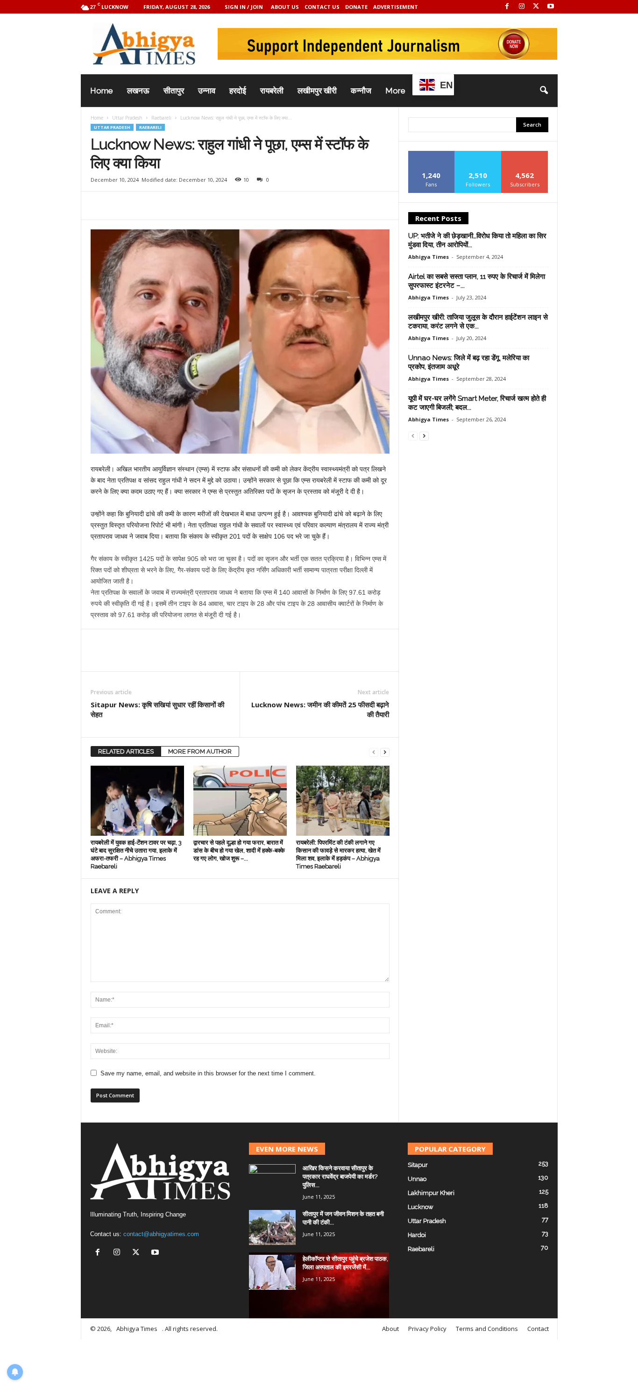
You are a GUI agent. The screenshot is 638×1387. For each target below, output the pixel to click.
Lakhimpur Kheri (431, 1192)
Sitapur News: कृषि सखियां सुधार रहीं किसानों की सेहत (157, 709)
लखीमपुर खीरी (317, 90)
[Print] (186, 205)
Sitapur (418, 1164)
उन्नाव (206, 90)
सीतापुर (173, 90)
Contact (538, 1328)
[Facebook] (507, 7)
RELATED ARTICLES (126, 751)
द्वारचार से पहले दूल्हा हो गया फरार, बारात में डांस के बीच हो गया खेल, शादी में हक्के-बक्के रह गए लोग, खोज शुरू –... (239, 850)
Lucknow (420, 1206)
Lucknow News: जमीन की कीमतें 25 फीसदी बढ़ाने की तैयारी (320, 709)
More (395, 90)
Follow (478, 154)
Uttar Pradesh (127, 117)
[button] (543, 90)
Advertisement (395, 6)
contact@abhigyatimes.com (161, 1234)
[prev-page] (373, 752)
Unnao (417, 1178)
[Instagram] (521, 7)
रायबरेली (272, 90)
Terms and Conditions (487, 1328)
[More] (208, 205)
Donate (356, 6)
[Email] (164, 205)
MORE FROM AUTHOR (200, 751)
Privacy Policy (427, 1328)
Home (101, 90)
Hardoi (417, 1234)
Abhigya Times (428, 256)
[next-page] (385, 752)
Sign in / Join (244, 6)
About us (285, 6)
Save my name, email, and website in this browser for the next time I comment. (208, 1073)
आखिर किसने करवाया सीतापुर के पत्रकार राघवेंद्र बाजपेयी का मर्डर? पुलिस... (340, 1176)
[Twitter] (536, 7)
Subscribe (524, 154)
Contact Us (322, 6)
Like (431, 154)
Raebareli (161, 117)
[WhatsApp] (143, 205)
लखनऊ (138, 90)
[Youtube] (550, 7)
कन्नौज (361, 90)
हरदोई (237, 90)
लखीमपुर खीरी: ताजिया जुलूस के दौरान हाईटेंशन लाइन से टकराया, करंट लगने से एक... (478, 321)
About (390, 1328)
